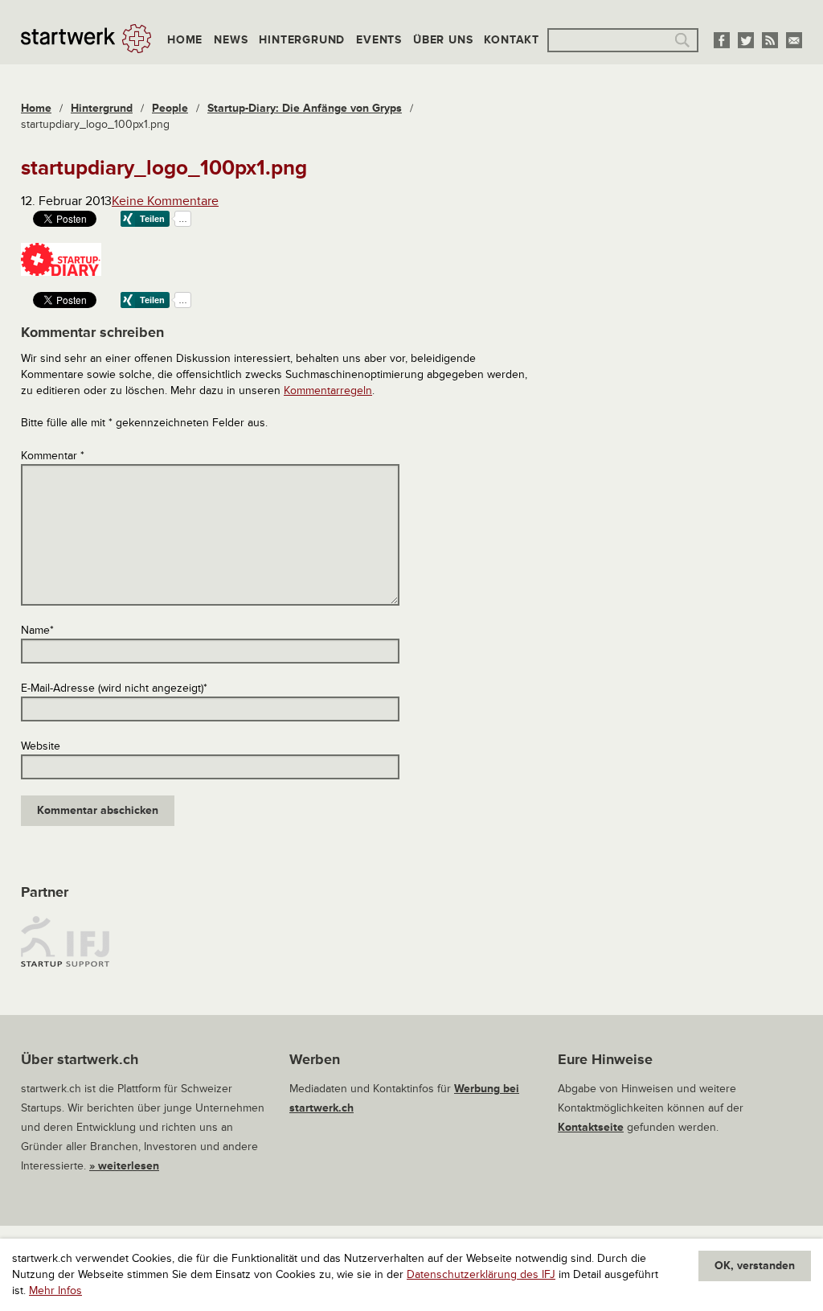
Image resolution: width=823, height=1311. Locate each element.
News (231, 40)
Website (40, 746)
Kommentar (52, 455)
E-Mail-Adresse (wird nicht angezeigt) (114, 688)
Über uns (443, 40)
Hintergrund (302, 40)
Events (379, 40)
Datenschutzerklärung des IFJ (481, 1274)
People (170, 108)
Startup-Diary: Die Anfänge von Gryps (304, 108)
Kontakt (511, 40)
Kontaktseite (591, 1127)
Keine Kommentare (165, 201)
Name (37, 630)
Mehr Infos (55, 1290)
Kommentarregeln (328, 390)
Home (185, 40)
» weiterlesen (124, 1166)
